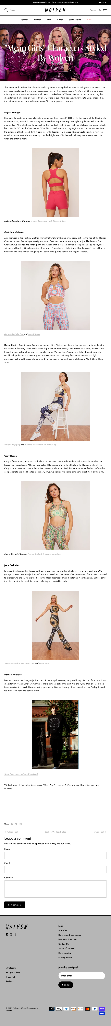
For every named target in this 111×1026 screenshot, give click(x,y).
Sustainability (75, 19)
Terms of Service (66, 948)
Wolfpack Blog (13, 972)
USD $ (101, 2)
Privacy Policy (65, 957)
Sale (89, 19)
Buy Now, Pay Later (67, 939)
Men (49, 19)
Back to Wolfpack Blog (55, 831)
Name (7, 849)
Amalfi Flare (34, 333)
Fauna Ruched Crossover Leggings (44, 554)
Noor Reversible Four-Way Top (19, 663)
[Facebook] (7, 934)
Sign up (66, 984)
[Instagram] (11, 934)
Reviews (9, 981)
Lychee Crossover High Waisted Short (48, 221)
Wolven (15, 1008)
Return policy (64, 953)
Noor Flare (44, 663)
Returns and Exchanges (69, 935)
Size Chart (63, 930)
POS (21, 1008)
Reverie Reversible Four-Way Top (41, 444)
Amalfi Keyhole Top (14, 333)
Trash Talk (10, 976)
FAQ (60, 925)
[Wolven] (55, 10)
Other (60, 19)
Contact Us (63, 944)
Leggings (24, 19)
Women (37, 19)
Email (7, 863)
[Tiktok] (15, 934)
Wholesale (11, 967)
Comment (8, 877)
